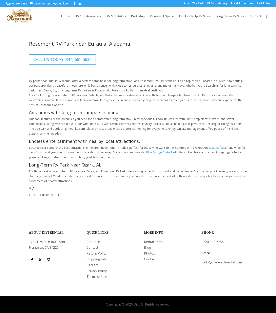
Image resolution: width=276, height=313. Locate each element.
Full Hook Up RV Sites (194, 16)
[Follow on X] (40, 260)
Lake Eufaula (217, 148)
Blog (147, 247)
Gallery (223, 3)
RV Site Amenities (88, 16)
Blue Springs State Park (161, 152)
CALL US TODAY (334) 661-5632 (62, 59)
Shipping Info (96, 259)
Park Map (138, 16)
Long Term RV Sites (230, 16)
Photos (149, 253)
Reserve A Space (162, 16)
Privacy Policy (96, 271)
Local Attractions (242, 3)
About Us (93, 242)
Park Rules (263, 3)
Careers (92, 265)
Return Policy (96, 253)
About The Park (194, 3)
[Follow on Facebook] (32, 260)
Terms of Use (96, 276)
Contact (255, 16)
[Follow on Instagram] (48, 260)
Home (65, 16)
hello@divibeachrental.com (221, 262)
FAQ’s (210, 3)
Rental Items (153, 242)
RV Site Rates (116, 16)
